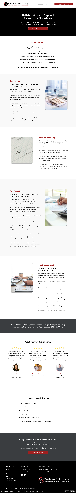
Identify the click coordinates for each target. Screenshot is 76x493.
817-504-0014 (24, 469)
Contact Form (9, 478)
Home (7, 469)
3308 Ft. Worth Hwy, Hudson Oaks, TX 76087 (49, 469)
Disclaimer (15, 488)
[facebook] (22, 475)
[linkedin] (25, 475)
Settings (66, 491)
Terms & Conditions (23, 488)
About (7, 471)
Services (8, 473)
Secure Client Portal (11, 480)
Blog (7, 476)
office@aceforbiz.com (26, 471)
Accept (71, 491)
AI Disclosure (32, 488)
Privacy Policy (9, 488)
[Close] (74, 491)
